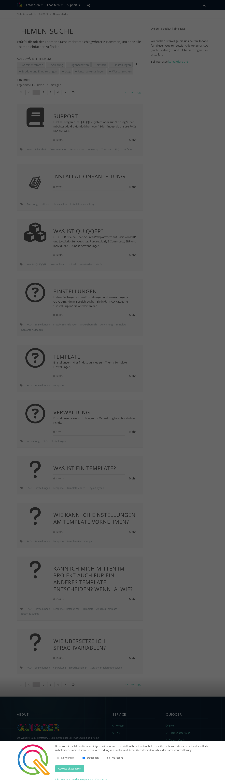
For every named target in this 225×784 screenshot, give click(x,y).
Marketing (117, 757)
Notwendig (67, 757)
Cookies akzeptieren (69, 768)
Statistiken (93, 757)
